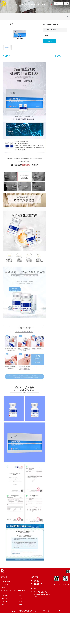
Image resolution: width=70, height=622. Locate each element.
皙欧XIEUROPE (7, 581)
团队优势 (22, 604)
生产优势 (22, 595)
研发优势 (22, 601)
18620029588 (39, 584)
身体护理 (4, 598)
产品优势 (22, 598)
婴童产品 (4, 601)
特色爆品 (4, 595)
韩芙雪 (4, 587)
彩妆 (3, 604)
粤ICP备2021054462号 (54, 611)
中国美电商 (5, 584)
